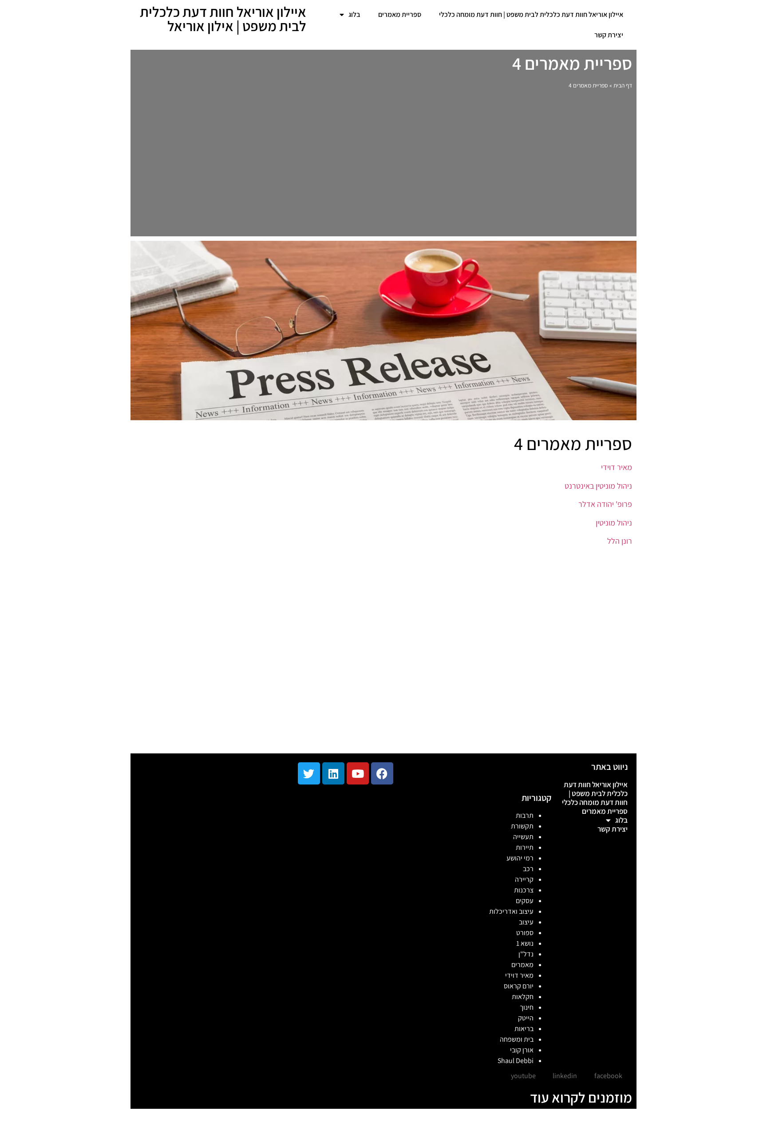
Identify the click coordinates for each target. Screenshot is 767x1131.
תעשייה (523, 836)
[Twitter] (309, 773)
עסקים (525, 900)
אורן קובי (522, 1050)
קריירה (524, 879)
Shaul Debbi (516, 1060)
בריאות (524, 1028)
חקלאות (523, 996)
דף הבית (622, 85)
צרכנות (524, 890)
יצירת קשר (608, 35)
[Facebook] (382, 773)
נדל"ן (526, 954)
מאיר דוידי (615, 467)
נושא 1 (525, 943)
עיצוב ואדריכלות (511, 911)
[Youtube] (358, 773)
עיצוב (526, 922)
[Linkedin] (333, 773)
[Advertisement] (383, 165)
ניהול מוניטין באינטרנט (598, 486)
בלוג (354, 14)
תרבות (525, 815)
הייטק (526, 1018)
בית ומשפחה (517, 1039)
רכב (528, 868)
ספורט (525, 932)
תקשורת (522, 826)
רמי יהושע (520, 858)
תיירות (525, 847)
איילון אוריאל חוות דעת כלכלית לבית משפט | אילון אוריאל (223, 18)
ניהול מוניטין (614, 523)
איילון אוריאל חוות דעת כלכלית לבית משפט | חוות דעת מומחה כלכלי (531, 14)
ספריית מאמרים (399, 14)
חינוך (527, 1007)
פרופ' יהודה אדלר (604, 504)
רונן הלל (619, 541)
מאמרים (522, 964)
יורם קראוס (519, 986)
